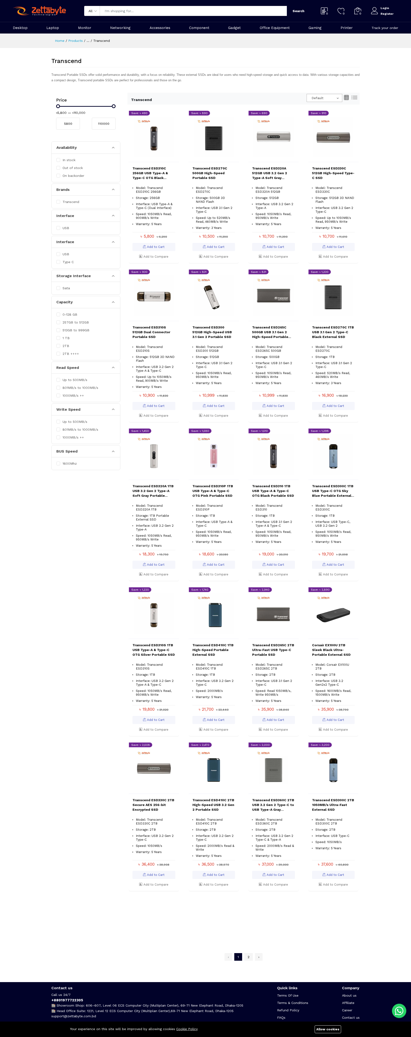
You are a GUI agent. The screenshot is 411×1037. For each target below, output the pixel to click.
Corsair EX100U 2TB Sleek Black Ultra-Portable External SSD (331, 649)
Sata (66, 288)
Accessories (160, 28)
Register (387, 13)
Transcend (71, 202)
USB (66, 228)
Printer (347, 28)
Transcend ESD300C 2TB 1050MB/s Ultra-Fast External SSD (333, 804)
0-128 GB (70, 314)
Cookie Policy (187, 1029)
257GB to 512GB (76, 322)
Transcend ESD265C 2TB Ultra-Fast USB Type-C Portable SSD (273, 649)
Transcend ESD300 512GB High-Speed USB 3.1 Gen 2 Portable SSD (212, 332)
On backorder (73, 176)
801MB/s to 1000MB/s (80, 388)
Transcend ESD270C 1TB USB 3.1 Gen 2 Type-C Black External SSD (333, 332)
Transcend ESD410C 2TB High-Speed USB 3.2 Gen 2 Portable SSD (213, 804)
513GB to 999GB (76, 330)
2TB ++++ (71, 354)
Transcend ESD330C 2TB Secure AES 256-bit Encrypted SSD (153, 804)
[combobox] (324, 98)
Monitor (84, 28)
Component (199, 28)
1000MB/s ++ (73, 395)
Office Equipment (275, 28)
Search (298, 11)
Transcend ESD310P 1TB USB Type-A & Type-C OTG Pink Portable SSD (212, 490)
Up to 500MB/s (75, 380)
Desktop (20, 28)
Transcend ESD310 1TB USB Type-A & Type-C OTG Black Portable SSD (273, 490)
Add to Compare (155, 256)
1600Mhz (70, 463)
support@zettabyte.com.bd (73, 1016)
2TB (66, 346)
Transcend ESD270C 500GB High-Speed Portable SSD (209, 173)
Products (75, 41)
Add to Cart (155, 247)
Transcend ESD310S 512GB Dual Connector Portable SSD (151, 332)
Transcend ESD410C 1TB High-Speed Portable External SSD (213, 649)
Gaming (315, 28)
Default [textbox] (317, 98)
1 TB (66, 338)
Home (59, 41)
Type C (68, 262)
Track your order (385, 28)
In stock (69, 160)
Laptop (52, 28)
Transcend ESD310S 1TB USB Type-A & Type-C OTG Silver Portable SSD (153, 649)
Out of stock (73, 168)
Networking (120, 28)
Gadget (234, 28)
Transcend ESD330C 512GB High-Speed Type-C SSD (333, 173)
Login (385, 8)
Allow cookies (327, 1029)
